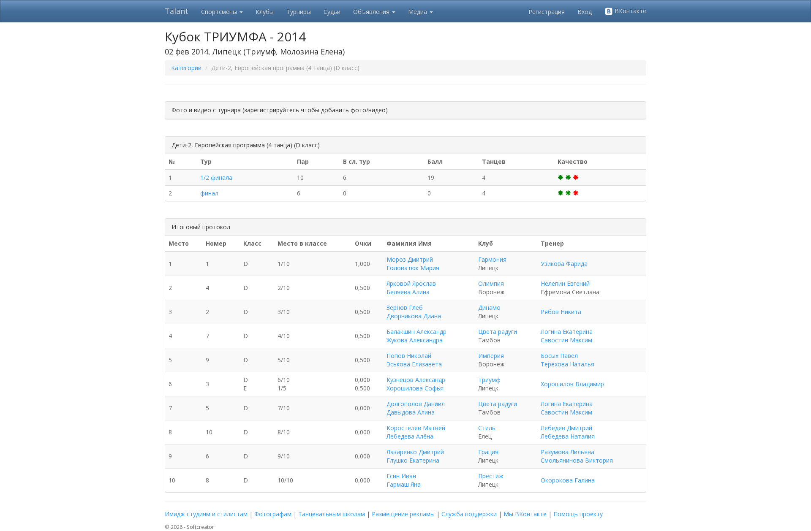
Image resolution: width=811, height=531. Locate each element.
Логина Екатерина (567, 332)
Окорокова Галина (568, 480)
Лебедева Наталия (568, 436)
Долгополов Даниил (415, 404)
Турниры (298, 12)
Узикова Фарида (564, 264)
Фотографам (272, 514)
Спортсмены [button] (220, 12)
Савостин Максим (566, 340)
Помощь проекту (578, 514)
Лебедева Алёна (409, 436)
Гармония (492, 259)
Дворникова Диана (413, 316)
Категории (186, 68)
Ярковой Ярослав (411, 283)
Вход (584, 12)
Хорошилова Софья (415, 388)
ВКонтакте (629, 11)
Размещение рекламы (403, 514)
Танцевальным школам (331, 514)
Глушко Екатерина (412, 460)
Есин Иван (401, 476)
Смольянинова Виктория (577, 460)
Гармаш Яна (403, 484)
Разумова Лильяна (567, 452)
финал (209, 193)
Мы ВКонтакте (525, 514)
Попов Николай (408, 356)
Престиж (490, 476)
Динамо (489, 307)
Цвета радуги (497, 332)
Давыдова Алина (410, 412)
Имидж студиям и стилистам (206, 514)
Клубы (265, 12)
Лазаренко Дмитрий (415, 452)
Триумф (489, 380)
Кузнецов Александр (415, 380)
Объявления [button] (372, 12)
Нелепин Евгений (565, 283)
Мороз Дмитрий (409, 259)
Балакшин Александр (416, 332)
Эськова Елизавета (414, 364)
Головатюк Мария (412, 268)
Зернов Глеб (404, 307)
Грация (488, 452)
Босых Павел (559, 356)
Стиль (486, 428)
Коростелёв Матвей (415, 428)
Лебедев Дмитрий (566, 428)
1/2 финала (216, 177)
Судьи (332, 12)
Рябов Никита (561, 312)
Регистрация (546, 12)
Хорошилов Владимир (572, 384)
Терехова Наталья (567, 364)
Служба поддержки (469, 514)
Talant (176, 11)
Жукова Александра (414, 340)
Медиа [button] (418, 12)
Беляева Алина (408, 292)
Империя (491, 356)
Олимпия (491, 283)
